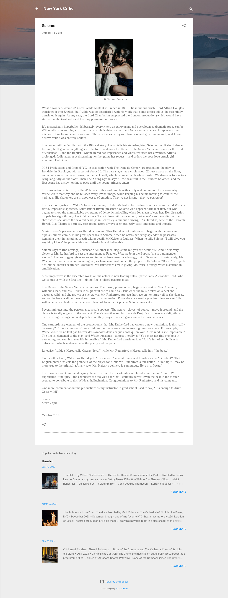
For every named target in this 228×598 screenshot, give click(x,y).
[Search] (191, 9)
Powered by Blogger (116, 581)
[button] (184, 26)
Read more (178, 491)
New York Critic (58, 8)
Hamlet (47, 461)
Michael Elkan (122, 589)
